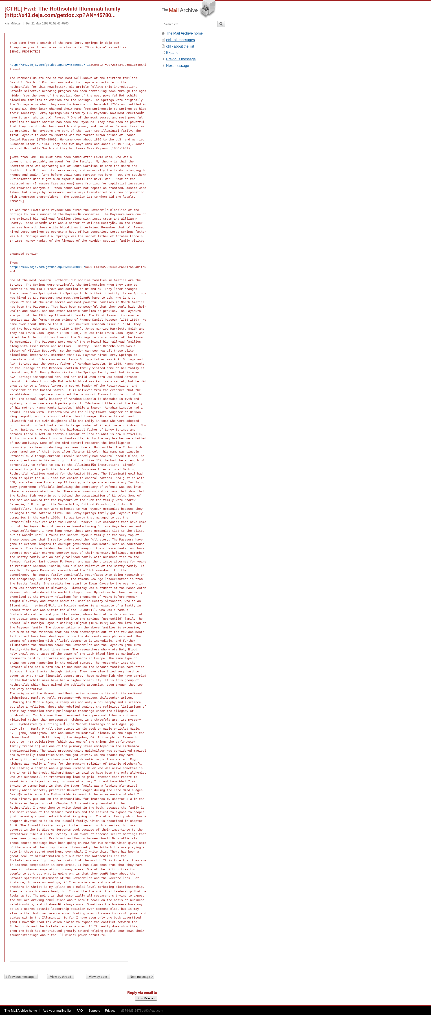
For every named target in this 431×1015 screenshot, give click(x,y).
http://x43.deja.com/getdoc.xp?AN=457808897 (47, 267)
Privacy (110, 1010)
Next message (140, 976)
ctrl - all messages (180, 40)
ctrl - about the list (180, 46)
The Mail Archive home (184, 33)
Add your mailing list (57, 1010)
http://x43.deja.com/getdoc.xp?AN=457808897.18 (50, 65)
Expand (172, 53)
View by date (98, 976)
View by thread (60, 976)
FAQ (80, 1010)
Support (94, 1010)
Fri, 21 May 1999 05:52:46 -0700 (47, 23)
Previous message (21, 976)
